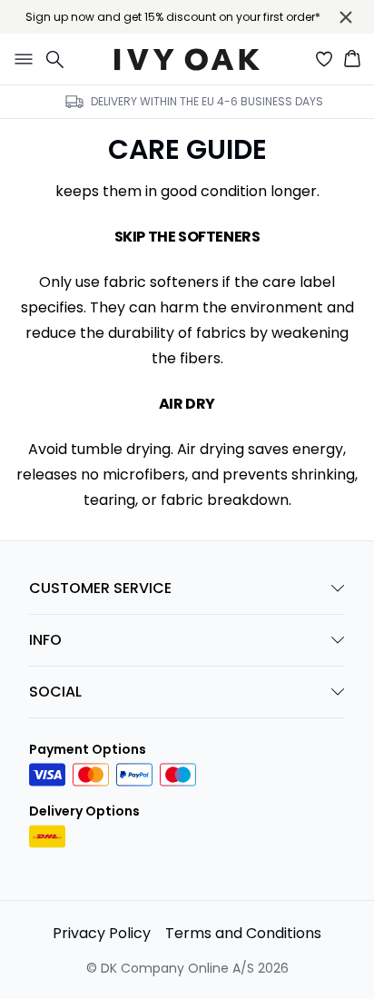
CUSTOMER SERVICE (100, 588)
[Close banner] (345, 17)
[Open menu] (20, 59)
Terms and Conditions (243, 933)
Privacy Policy (102, 933)
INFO (45, 639)
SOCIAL (55, 691)
